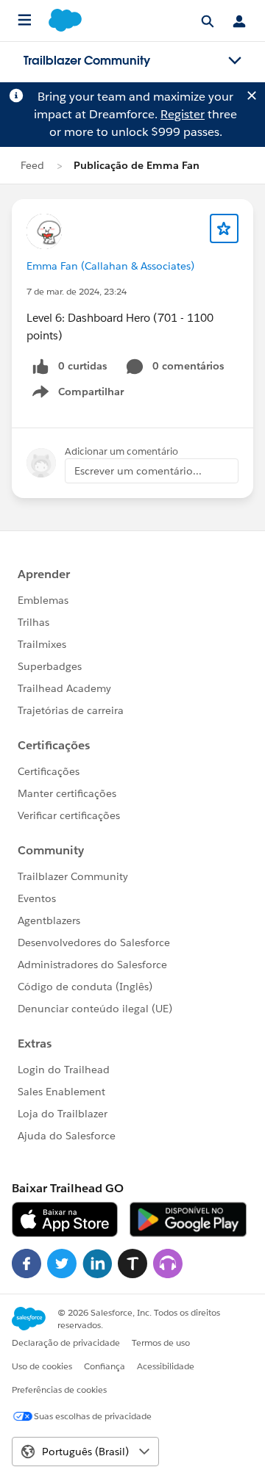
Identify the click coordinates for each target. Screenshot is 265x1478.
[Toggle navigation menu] (235, 61)
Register (182, 114)
